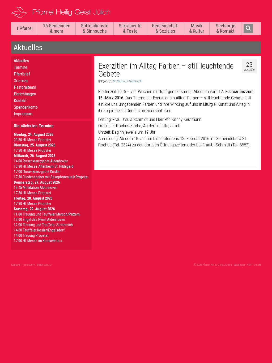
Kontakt (20, 100)
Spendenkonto (26, 107)
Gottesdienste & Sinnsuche (94, 28)
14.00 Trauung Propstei (31, 235)
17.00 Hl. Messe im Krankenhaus (38, 241)
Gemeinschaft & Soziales (165, 28)
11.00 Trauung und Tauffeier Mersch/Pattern (47, 214)
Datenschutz (44, 265)
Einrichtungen (25, 93)
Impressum (23, 113)
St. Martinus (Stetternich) (128, 81)
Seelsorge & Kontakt (225, 28)
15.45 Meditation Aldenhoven (36, 187)
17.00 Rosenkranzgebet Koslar (37, 172)
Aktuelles (21, 60)
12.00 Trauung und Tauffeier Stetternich (43, 225)
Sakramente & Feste (130, 28)
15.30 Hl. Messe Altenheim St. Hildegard (43, 166)
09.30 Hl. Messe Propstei (32, 140)
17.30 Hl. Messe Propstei (32, 150)
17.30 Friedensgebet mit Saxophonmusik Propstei (51, 177)
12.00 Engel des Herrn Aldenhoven (39, 219)
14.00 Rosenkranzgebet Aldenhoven (41, 161)
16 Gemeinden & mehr (56, 28)
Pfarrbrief (22, 74)
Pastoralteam (25, 87)
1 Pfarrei (24, 28)
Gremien (21, 80)
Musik (196, 28)
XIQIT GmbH (254, 265)
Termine (20, 67)
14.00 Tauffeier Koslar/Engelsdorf (39, 230)
